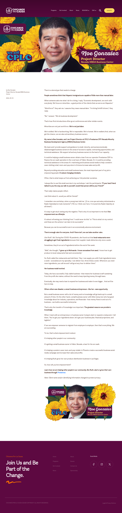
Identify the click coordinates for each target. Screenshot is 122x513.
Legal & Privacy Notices (109, 504)
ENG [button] (93, 10)
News (77, 10)
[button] (100, 10)
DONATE (109, 10)
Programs (55, 462)
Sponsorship (74, 471)
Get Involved (56, 467)
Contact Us (73, 467)
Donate (72, 462)
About (72, 457)
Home (54, 457)
